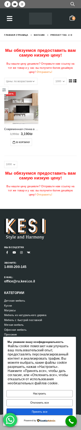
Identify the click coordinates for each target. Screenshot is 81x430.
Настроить (39, 393)
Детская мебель (14, 300)
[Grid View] (70, 81)
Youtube (14, 252)
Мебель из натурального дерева (25, 315)
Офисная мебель (15, 329)
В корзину (23, 142)
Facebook (7, 252)
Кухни (8, 305)
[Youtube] (15, 4)
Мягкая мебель (14, 324)
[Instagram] (22, 4)
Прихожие (10, 334)
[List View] (75, 81)
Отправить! (44, 71)
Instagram (21, 252)
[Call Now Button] (71, 421)
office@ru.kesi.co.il (19, 281)
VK (29, 252)
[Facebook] (7, 4)
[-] (40, 19)
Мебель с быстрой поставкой (23, 320)
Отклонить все (39, 402)
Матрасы (10, 310)
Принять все (39, 411)
